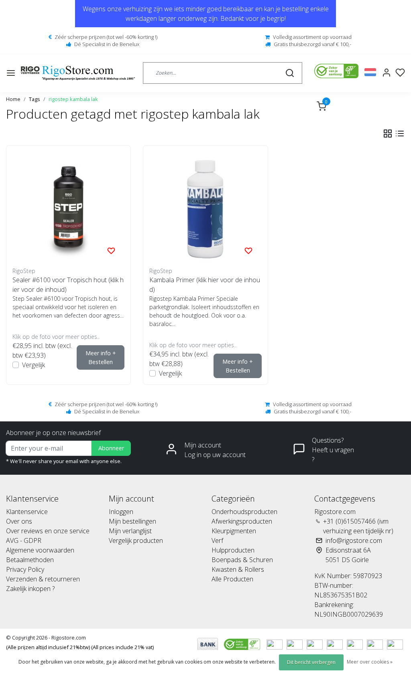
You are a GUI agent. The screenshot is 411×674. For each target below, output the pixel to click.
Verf (217, 540)
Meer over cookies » (370, 661)
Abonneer (111, 448)
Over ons (19, 521)
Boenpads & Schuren (242, 559)
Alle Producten (232, 579)
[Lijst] (400, 133)
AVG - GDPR (23, 540)
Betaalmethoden (30, 559)
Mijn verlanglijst (130, 530)
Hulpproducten (233, 550)
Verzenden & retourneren (43, 579)
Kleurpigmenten (234, 530)
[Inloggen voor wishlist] (111, 250)
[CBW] (243, 644)
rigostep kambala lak (73, 99)
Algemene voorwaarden (40, 550)
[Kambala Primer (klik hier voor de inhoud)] (205, 207)
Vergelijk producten (136, 540)
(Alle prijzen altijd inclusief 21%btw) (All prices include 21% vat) (80, 647)
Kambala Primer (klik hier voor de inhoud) (204, 284)
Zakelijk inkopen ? (30, 588)
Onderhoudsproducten (244, 511)
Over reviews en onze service (48, 530)
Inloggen (121, 511)
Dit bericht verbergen (311, 662)
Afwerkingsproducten (242, 521)
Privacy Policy (25, 569)
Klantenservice (27, 511)
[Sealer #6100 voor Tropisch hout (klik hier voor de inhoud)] (68, 207)
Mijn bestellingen (132, 521)
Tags (34, 99)
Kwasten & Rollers (238, 569)
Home (13, 99)
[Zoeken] (289, 73)
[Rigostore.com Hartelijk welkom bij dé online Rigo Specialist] (78, 73)
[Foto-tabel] (388, 133)
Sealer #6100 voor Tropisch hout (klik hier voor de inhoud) (68, 284)
